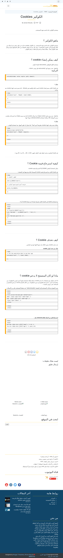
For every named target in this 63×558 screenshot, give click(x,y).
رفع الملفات (44, 415)
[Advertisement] (31, 439)
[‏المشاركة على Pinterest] (28, 352)
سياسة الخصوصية (50, 500)
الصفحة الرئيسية (52, 11)
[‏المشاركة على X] (34, 352)
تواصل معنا (52, 504)
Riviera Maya (28, 554)
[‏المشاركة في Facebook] (31, 352)
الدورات (53, 498)
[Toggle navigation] (58, 1)
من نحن (53, 502)
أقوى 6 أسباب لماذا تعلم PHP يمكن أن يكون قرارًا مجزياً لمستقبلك (40, 466)
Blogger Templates (18, 554)
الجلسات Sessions (18, 415)
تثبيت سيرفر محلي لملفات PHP (48, 461)
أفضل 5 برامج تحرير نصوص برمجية (48, 459)
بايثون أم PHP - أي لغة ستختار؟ (48, 456)
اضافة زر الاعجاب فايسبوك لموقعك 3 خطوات (45, 464)
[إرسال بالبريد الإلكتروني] (37, 352)
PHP (45, 11)
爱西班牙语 (32, 556)
